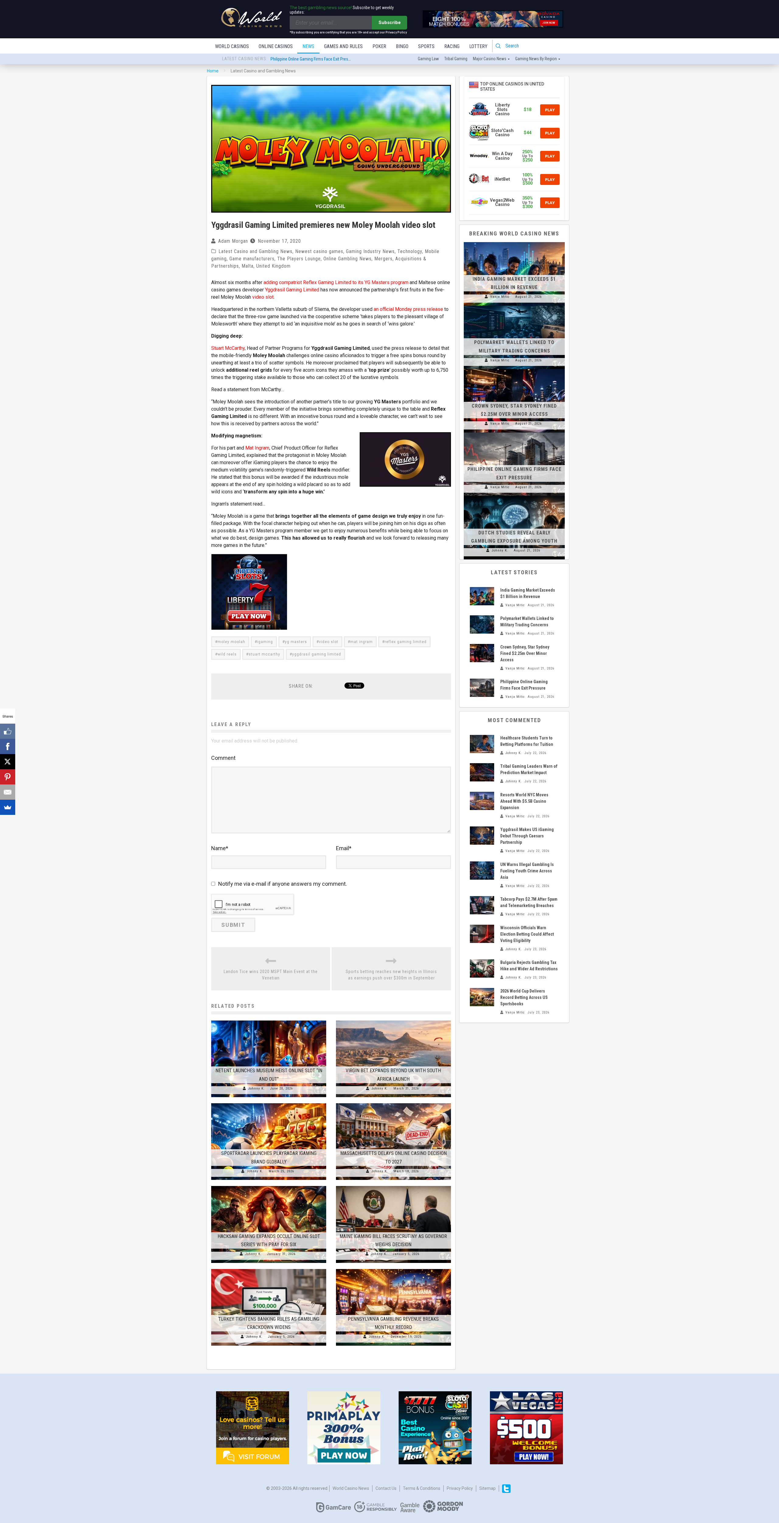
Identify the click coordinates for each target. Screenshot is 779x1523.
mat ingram (361, 642)
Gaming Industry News (370, 251)
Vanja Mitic (500, 297)
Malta (247, 266)
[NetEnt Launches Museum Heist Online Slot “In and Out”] (268, 1020)
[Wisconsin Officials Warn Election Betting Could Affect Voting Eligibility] (482, 934)
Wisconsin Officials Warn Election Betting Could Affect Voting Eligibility (527, 934)
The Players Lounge (299, 259)
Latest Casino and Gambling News (255, 251)
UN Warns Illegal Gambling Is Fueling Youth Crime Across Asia (527, 871)
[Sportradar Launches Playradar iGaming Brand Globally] (268, 1103)
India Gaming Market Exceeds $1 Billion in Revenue (314, 59)
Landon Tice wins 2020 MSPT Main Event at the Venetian (271, 974)
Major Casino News (489, 58)
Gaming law (428, 58)
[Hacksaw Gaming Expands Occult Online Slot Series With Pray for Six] (268, 1186)
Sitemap (487, 1488)
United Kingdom (273, 266)
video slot (263, 297)
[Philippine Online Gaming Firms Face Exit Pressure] (514, 432)
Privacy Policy (460, 1488)
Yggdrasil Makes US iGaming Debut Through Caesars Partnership (527, 836)
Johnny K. (256, 1088)
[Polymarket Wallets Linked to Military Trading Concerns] (514, 305)
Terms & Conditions (421, 1488)
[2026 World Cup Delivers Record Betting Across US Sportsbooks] (482, 997)
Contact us (386, 1488)
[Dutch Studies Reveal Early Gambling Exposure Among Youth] (514, 495)
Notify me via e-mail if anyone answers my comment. (282, 884)
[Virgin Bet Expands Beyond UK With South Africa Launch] (393, 1020)
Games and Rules (343, 46)
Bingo (402, 46)
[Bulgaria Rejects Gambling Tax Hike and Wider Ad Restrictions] (482, 968)
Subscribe (390, 22)
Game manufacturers (251, 259)
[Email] (7, 792)
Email (343, 848)
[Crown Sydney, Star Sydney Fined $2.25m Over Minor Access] (514, 369)
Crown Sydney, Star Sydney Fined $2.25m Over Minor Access (524, 653)
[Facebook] (7, 746)
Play (550, 110)
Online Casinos (276, 46)
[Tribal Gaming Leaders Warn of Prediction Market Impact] (482, 772)
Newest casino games (319, 251)
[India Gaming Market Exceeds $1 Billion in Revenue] (514, 242)
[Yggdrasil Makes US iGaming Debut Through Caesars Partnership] (482, 835)
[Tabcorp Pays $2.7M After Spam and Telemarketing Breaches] (482, 905)
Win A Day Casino (502, 156)
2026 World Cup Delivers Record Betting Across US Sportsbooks (524, 997)
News (308, 46)
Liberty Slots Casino (502, 109)
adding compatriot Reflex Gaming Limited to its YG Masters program (336, 282)
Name (219, 848)
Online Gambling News (347, 259)
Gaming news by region (536, 58)
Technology (409, 251)
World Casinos (232, 46)
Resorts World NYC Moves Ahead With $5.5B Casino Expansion (524, 801)
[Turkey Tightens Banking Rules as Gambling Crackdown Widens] (268, 1269)
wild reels (227, 654)
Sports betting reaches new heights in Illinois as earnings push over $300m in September (391, 974)
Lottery (478, 46)
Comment (223, 758)
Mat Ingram (257, 448)
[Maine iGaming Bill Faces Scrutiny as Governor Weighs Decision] (393, 1186)
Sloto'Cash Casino (502, 132)
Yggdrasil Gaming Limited (292, 290)
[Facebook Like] (7, 731)
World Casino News (351, 1488)
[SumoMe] (7, 807)
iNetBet (502, 179)
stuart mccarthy (264, 654)
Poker (379, 46)
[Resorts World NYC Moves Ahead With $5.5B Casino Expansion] (482, 801)
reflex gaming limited (406, 642)
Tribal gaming (455, 58)
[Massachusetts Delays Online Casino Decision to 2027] (393, 1103)
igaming (265, 642)
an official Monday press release (408, 309)
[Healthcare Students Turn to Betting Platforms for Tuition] (482, 744)
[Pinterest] (7, 776)
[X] (7, 761)
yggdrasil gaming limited (316, 654)
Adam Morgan (233, 241)
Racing (451, 46)
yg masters (296, 642)
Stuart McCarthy (228, 348)
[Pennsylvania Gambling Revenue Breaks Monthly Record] (393, 1269)
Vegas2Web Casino (502, 202)
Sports (426, 46)
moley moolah (231, 642)
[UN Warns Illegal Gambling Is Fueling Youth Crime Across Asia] (482, 870)
